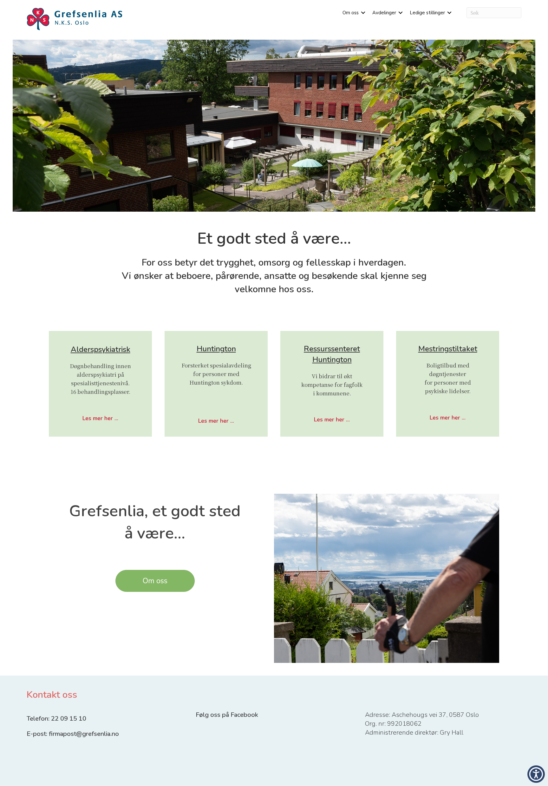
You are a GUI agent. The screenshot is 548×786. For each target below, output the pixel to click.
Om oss (350, 13)
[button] (363, 12)
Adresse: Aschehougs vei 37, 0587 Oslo (422, 714)
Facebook (244, 714)
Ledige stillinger (427, 13)
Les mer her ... (100, 418)
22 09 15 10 (70, 718)
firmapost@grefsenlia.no (84, 734)
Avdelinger (384, 13)
